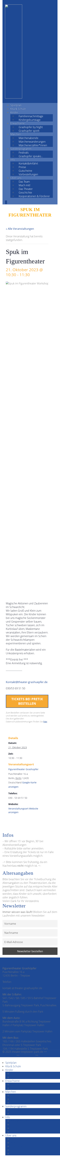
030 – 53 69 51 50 (23, 982)
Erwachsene (17, 123)
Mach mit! (24, 185)
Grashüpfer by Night (31, 127)
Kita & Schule (18, 109)
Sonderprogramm (21, 149)
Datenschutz (27, 1055)
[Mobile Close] (1, 1059)
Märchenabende (28, 138)
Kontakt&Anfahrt (28, 163)
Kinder (14, 112)
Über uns (15, 178)
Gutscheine (25, 170)
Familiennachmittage (31, 116)
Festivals (23, 152)
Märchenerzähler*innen (33, 145)
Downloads (45, 1055)
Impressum (9, 1055)
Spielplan (16, 105)
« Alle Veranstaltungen (20, 229)
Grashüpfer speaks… (31, 156)
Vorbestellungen (28, 174)
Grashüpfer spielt (29, 130)
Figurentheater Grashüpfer (23, 769)
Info (12, 159)
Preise (22, 167)
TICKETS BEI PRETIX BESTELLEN (27, 701)
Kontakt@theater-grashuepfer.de (27, 682)
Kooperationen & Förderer (34, 196)
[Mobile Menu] (6, 202)
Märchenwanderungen (32, 141)
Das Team (24, 181)
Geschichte (25, 192)
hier (45, 721)
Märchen (15, 134)
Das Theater (26, 189)
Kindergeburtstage (29, 119)
